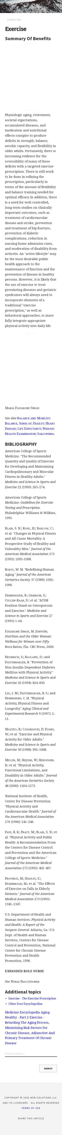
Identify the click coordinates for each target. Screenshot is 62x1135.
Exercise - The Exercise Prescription (32, 998)
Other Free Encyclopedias (25, 1003)
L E (29, 428)
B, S (18, 423)
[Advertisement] (31, 77)
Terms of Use (31, 1108)
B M (33, 418)
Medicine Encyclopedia (22, 1012)
